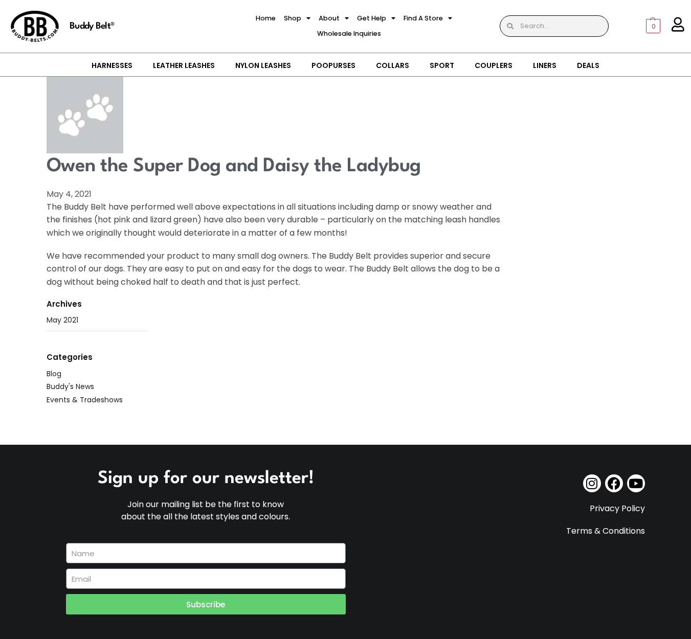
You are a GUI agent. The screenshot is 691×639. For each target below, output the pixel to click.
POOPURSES (333, 65)
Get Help (371, 18)
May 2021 (62, 320)
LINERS (544, 65)
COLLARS (392, 65)
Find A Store (423, 18)
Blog (54, 374)
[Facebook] (614, 483)
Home (266, 18)
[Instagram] (592, 483)
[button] (639, 26)
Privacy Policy (617, 508)
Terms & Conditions (605, 531)
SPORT (442, 65)
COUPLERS (493, 65)
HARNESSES (112, 65)
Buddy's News (70, 386)
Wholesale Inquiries (349, 33)
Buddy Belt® (92, 26)
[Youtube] (636, 483)
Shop (292, 18)
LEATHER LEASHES (184, 65)
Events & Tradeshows (85, 400)
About (329, 18)
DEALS (588, 65)
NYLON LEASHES (263, 65)
